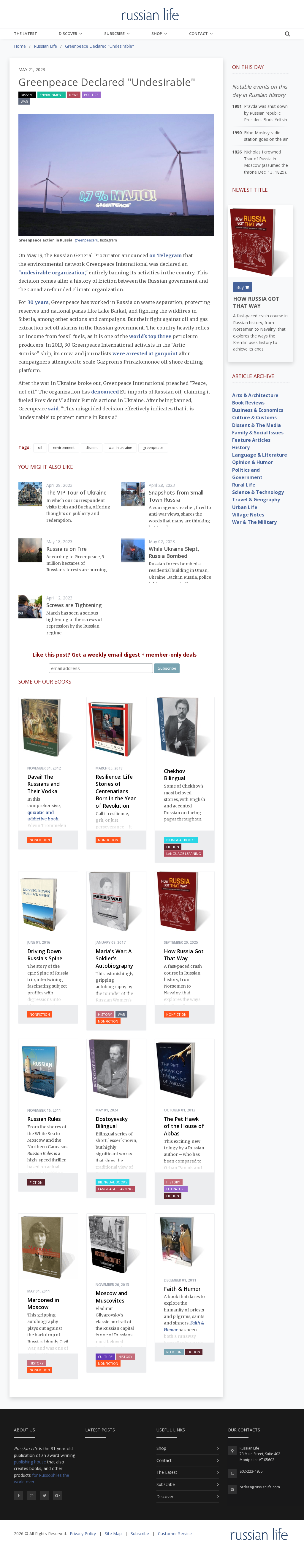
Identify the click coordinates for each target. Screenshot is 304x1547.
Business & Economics (257, 410)
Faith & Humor (182, 1288)
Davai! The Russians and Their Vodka (43, 784)
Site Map (113, 1533)
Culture (105, 1356)
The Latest (25, 33)
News (73, 94)
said (53, 409)
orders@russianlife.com (260, 1487)
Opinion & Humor (252, 462)
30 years (38, 302)
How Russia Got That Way (184, 955)
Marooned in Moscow (43, 1303)
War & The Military (254, 522)
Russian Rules (44, 1118)
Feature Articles (251, 440)
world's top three (150, 336)
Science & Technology (258, 492)
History (105, 1014)
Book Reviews (248, 402)
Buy (240, 287)
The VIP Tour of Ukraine (76, 492)
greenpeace (153, 447)
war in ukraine (120, 447)
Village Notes (248, 514)
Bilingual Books (180, 840)
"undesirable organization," (53, 273)
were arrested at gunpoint (145, 353)
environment (64, 447)
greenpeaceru (86, 240)
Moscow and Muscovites (111, 1297)
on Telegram (166, 255)
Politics (91, 94)
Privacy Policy (83, 1533)
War (24, 101)
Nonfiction (40, 840)
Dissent (27, 94)
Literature (175, 1189)
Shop (156, 33)
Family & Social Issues (258, 432)
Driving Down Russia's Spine (44, 955)
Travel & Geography (256, 499)
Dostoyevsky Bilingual (112, 1122)
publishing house (30, 1462)
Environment (51, 94)
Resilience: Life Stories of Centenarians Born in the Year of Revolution (116, 791)
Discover (68, 33)
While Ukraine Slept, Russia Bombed (174, 552)
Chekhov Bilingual (174, 774)
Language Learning (183, 853)
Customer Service (175, 1533)
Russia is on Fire (66, 548)
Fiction (172, 846)
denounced (104, 392)
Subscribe (114, 33)
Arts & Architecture (255, 395)
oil (40, 447)
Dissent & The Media (256, 425)
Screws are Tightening (74, 605)
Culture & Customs (254, 417)
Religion (173, 1352)
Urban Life (244, 507)
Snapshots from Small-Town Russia (177, 496)
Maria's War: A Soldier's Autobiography (114, 958)
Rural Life (243, 484)
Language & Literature (259, 455)
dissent (92, 447)
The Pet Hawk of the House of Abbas (184, 1126)
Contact (198, 33)
